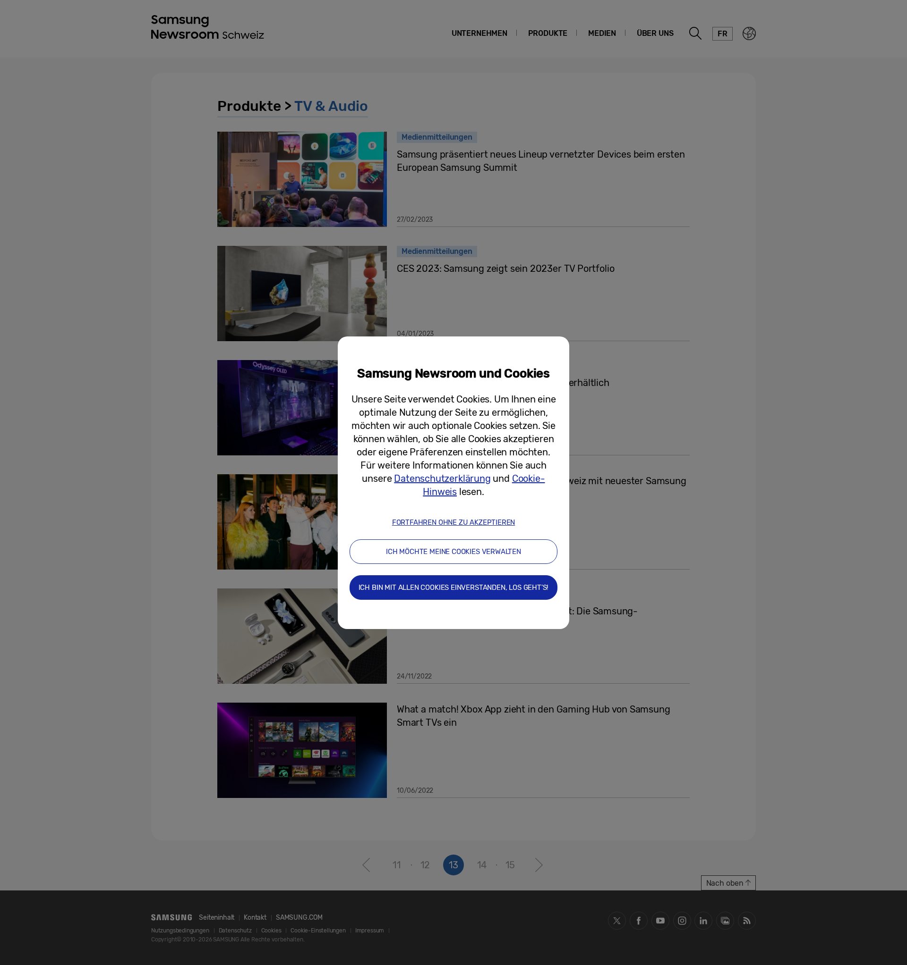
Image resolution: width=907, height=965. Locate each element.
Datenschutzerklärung (442, 478)
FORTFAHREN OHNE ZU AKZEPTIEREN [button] (453, 522)
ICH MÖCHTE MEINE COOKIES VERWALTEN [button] (453, 551)
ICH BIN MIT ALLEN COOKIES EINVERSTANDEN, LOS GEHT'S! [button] (454, 587)
